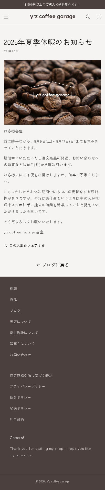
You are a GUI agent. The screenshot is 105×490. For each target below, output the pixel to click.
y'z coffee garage (58, 481)
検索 (13, 288)
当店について (20, 321)
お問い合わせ (20, 354)
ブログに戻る (55, 264)
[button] (6, 16)
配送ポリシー (20, 408)
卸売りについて (22, 343)
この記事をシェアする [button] (27, 245)
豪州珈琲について (24, 332)
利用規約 (17, 419)
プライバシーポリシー (27, 386)
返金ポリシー (20, 397)
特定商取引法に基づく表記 (31, 375)
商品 (13, 299)
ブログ (15, 310)
